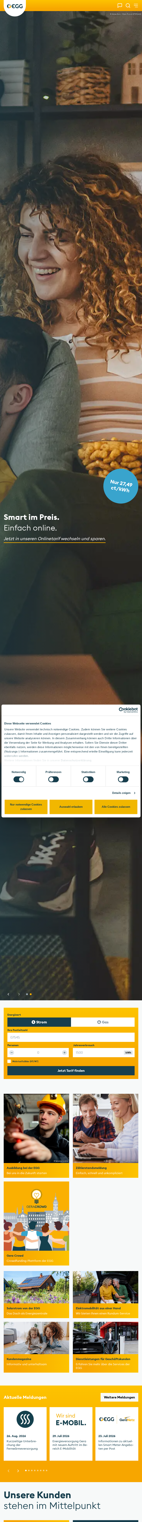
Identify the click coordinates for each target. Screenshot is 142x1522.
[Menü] (135, 5)
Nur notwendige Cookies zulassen (26, 807)
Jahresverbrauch (96, 1045)
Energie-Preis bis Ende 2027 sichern (120, 485)
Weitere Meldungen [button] (119, 1397)
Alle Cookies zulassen (116, 806)
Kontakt (119, 5)
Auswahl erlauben (71, 806)
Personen (12, 1045)
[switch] (53, 779)
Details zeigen (121, 792)
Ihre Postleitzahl (17, 1030)
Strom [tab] (41, 1022)
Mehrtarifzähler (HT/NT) (25, 1061)
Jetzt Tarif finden (71, 1070)
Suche (128, 5)
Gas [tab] (105, 1022)
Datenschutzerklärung (76, 760)
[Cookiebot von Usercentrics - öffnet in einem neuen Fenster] (121, 710)
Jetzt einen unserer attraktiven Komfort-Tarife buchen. (60, 538)
